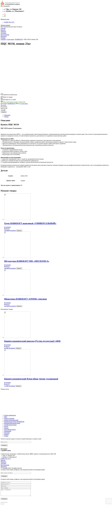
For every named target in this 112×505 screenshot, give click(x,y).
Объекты (3, 31)
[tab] (57, 115)
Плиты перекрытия (10, 415)
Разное (6, 436)
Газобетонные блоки (10, 425)
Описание (7, 115)
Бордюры (7, 432)
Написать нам (5, 19)
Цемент (6, 434)
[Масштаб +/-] (6, 502)
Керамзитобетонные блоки (12, 423)
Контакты (4, 36)
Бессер (6, 426)
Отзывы (3, 38)
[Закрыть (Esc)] (1, 502)
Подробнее (12, 230)
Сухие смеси (10, 39)
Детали (6, 116)
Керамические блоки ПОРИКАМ (14, 421)
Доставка (3, 33)
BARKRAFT (19, 39)
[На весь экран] (5, 502)
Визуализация (5, 34)
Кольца (6, 428)
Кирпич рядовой (9, 418)
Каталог (3, 30)
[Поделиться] (3, 502)
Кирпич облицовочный (11, 420)
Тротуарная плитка (10, 429)
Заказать (3, 112)
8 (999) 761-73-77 (9, 22)
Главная (3, 28)
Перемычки (7, 431)
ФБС (5, 417)
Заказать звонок (5, 25)
